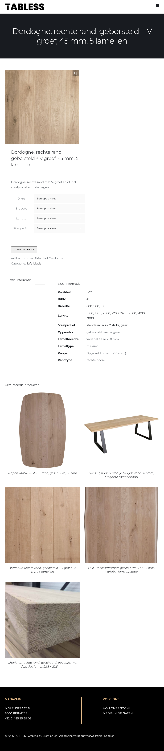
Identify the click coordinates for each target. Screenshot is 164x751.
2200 (115, 313)
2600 (132, 313)
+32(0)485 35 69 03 (18, 718)
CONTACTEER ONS (24, 249)
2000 (106, 313)
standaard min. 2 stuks (102, 325)
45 (88, 299)
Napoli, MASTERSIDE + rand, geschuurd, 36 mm (42, 473)
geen (124, 325)
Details (58, 431)
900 (96, 306)
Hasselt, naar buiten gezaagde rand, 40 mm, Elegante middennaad (121, 475)
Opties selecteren (34, 431)
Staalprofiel (21, 228)
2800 (141, 313)
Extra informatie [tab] (20, 280)
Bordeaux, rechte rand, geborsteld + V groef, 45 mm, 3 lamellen (43, 570)
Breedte (21, 208)
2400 (123, 313)
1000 (104, 306)
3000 (90, 318)
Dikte (21, 198)
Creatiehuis (50, 735)
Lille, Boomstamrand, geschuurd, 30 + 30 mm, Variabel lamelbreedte (121, 570)
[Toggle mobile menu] (157, 5)
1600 (89, 313)
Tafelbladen (35, 263)
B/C (89, 292)
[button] (76, 73)
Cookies (109, 735)
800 (89, 306)
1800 (98, 313)
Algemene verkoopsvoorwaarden (80, 735)
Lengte (21, 218)
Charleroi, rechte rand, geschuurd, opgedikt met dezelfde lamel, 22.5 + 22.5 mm (43, 664)
